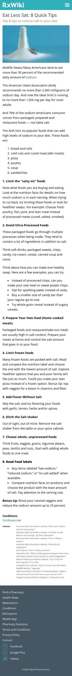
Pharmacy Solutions (15, 624)
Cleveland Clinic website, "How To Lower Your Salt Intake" (41, 565)
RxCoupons (10, 613)
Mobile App (10, 619)
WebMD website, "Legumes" (28, 568)
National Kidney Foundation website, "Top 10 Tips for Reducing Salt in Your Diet (39, 560)
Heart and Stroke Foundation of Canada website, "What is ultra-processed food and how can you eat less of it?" (41, 572)
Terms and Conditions (16, 629)
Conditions (9, 608)
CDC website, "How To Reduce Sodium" (33, 550)
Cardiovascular (12, 520)
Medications (10, 603)
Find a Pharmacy (13, 592)
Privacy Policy (11, 635)
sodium (31, 77)
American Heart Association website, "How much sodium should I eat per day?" (40, 528)
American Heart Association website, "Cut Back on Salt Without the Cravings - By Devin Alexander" (39, 534)
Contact (7, 640)
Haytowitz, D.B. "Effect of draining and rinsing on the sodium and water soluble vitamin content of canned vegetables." (42, 555)
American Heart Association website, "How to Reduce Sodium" (39, 540)
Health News (10, 597)
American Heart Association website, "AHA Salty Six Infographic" (38, 546)
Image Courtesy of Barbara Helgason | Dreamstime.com (40, 577)
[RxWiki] (13, 4)
